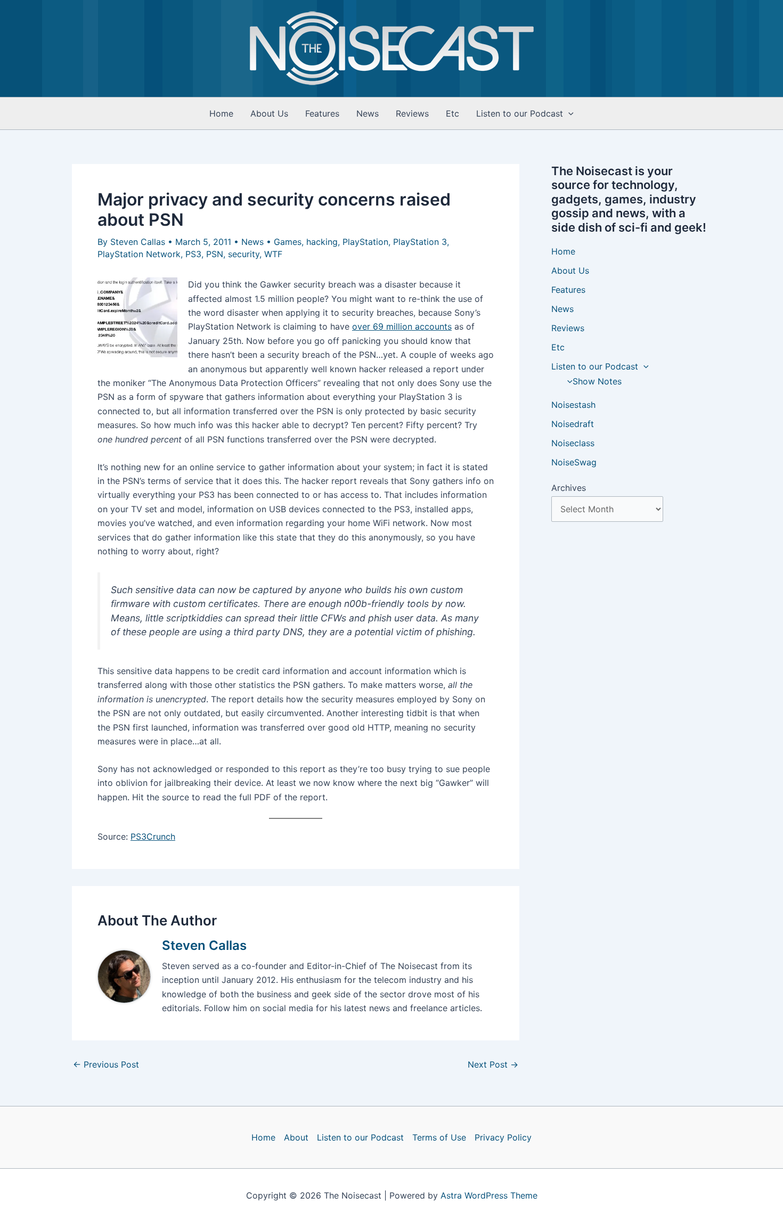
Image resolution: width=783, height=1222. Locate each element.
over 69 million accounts (402, 326)
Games (287, 241)
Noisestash (573, 404)
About (296, 1137)
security (243, 254)
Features (322, 113)
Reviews (412, 113)
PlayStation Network (139, 254)
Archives (568, 487)
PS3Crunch (152, 836)
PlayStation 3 (420, 241)
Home (221, 113)
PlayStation (365, 241)
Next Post (493, 1064)
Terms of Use (439, 1137)
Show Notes (597, 381)
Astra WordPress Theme (489, 1195)
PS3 (193, 254)
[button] (568, 113)
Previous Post (106, 1064)
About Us (269, 113)
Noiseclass (572, 443)
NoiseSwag (574, 462)
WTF (273, 254)
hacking (322, 241)
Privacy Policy (503, 1137)
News (367, 113)
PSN (214, 254)
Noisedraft (572, 424)
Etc (452, 113)
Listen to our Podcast (519, 113)
